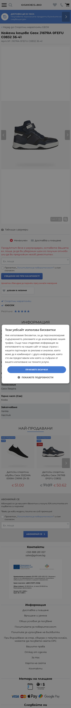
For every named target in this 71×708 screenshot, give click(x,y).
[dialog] (35, 354)
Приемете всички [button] (36, 369)
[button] (35, 377)
